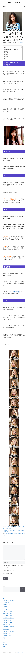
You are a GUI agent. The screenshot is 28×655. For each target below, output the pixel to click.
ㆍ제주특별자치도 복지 (8, 631)
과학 (4, 640)
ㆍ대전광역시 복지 (7, 611)
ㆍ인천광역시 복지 (7, 622)
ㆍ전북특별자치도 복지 (8, 626)
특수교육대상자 (7, 528)
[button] (25, 6)
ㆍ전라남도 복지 (7, 624)
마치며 (5, 58)
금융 (4, 642)
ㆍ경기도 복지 (6, 602)
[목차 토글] (19, 47)
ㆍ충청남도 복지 (7, 633)
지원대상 (6, 51)
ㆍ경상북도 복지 (7, 607)
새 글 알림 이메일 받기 (9, 574)
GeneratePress (21, 653)
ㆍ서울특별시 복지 (7, 615)
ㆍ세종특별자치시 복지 (8, 618)
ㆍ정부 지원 (10, 527)
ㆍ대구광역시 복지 (7, 609)
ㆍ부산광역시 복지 (7, 613)
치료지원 (21, 527)
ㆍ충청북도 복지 (7, 635)
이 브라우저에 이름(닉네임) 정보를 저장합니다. (14, 566)
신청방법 (6, 56)
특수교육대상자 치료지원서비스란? (12, 49)
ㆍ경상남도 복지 (7, 604)
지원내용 (6, 54)
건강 (4, 638)
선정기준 (6, 53)
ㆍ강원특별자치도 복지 (8, 600)
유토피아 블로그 (14, 2)
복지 (5, 527)
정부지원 (16, 527)
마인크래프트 (6, 644)
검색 (4, 586)
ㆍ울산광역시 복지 (7, 620)
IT (3, 598)
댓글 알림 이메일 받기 (9, 570)
